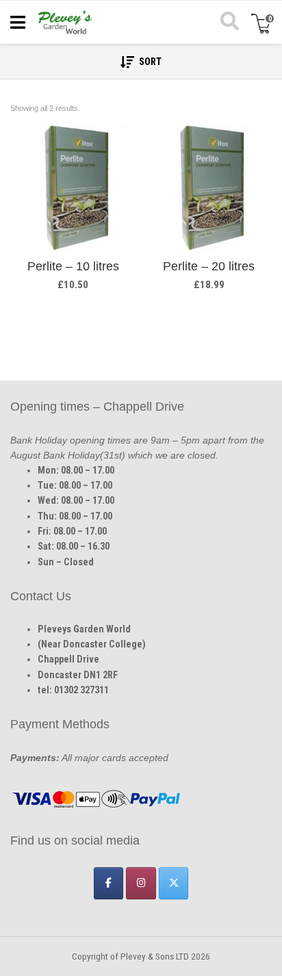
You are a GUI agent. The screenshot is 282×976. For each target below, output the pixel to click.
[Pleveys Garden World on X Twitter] (173, 883)
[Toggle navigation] (17, 22)
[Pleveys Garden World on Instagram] (140, 883)
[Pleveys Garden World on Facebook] (108, 883)
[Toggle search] (229, 22)
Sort (149, 62)
